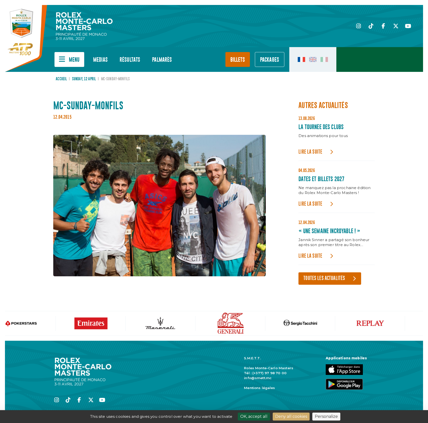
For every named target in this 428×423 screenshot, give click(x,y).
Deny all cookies (291, 416)
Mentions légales (259, 388)
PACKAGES (269, 59)
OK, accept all (254, 416)
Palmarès (162, 59)
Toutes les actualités (324, 278)
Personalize (326, 416)
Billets (237, 59)
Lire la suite (310, 152)
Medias (100, 59)
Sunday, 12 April (84, 79)
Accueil (61, 79)
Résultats (130, 59)
